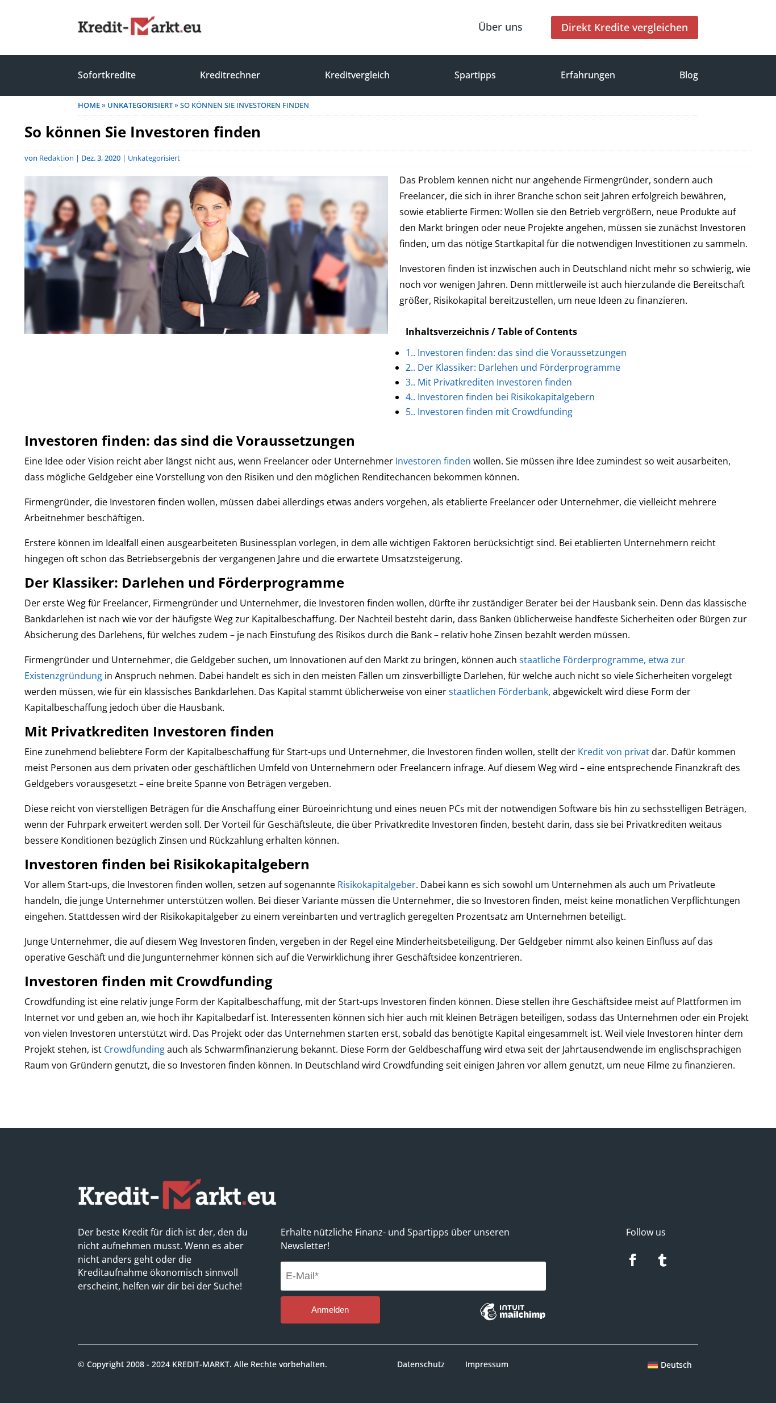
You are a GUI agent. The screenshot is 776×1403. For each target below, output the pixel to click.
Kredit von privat (613, 752)
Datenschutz (421, 1364)
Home (89, 105)
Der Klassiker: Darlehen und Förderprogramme (513, 367)
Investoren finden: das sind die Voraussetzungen (516, 352)
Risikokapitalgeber (376, 884)
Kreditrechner (230, 75)
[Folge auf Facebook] (632, 1259)
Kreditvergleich (357, 75)
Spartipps (475, 75)
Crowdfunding (134, 1049)
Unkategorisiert (140, 105)
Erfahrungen (588, 75)
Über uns (500, 26)
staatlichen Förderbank (498, 691)
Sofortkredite (107, 75)
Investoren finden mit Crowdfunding (489, 411)
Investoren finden (433, 461)
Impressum (486, 1364)
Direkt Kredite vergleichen (624, 27)
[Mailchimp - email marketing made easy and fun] (512, 1320)
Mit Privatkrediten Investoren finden (489, 382)
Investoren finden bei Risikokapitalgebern (500, 397)
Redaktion (56, 158)
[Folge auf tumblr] (662, 1259)
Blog (688, 75)
